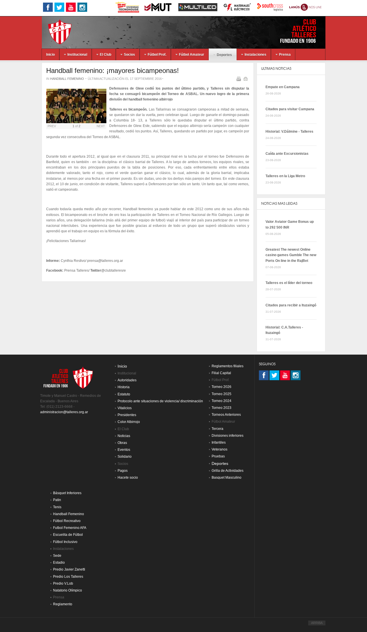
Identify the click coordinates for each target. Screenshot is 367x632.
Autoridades (127, 380)
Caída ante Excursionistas (287, 154)
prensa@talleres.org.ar (105, 261)
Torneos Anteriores (226, 415)
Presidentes (127, 415)
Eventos (124, 450)
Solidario (125, 457)
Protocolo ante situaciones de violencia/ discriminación (160, 401)
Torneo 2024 (221, 401)
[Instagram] (295, 375)
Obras (122, 443)
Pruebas (218, 456)
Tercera (217, 429)
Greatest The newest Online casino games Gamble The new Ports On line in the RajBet (291, 255)
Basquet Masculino (226, 478)
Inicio (122, 366)
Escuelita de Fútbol (68, 535)
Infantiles (219, 442)
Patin (57, 500)
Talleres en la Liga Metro (285, 176)
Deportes (220, 463)
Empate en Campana (283, 87)
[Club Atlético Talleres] (55, 31)
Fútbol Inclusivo (65, 542)
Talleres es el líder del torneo (289, 283)
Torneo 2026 (221, 387)
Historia (124, 387)
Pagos (123, 471)
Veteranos (219, 449)
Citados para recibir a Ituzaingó (291, 305)
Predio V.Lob (63, 583)
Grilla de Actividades (227, 471)
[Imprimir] (239, 80)
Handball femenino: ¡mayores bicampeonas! (112, 70)
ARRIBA (317, 623)
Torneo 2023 (221, 408)
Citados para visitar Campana (290, 109)
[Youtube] (285, 375)
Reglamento (62, 604)
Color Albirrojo (129, 422)
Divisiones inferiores (227, 436)
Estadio (59, 563)
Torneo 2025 (221, 394)
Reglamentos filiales (227, 366)
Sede (57, 556)
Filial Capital (221, 373)
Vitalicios (125, 408)
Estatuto (124, 394)
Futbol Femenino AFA (69, 528)
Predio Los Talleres (68, 577)
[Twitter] (274, 375)
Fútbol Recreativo (67, 521)
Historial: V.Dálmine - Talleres (289, 132)
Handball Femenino (67, 78)
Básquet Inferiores (67, 493)
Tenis (57, 507)
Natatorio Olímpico (67, 590)
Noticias (124, 436)
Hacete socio (128, 478)
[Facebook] (263, 375)
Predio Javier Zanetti (69, 569)
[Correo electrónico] (246, 80)
